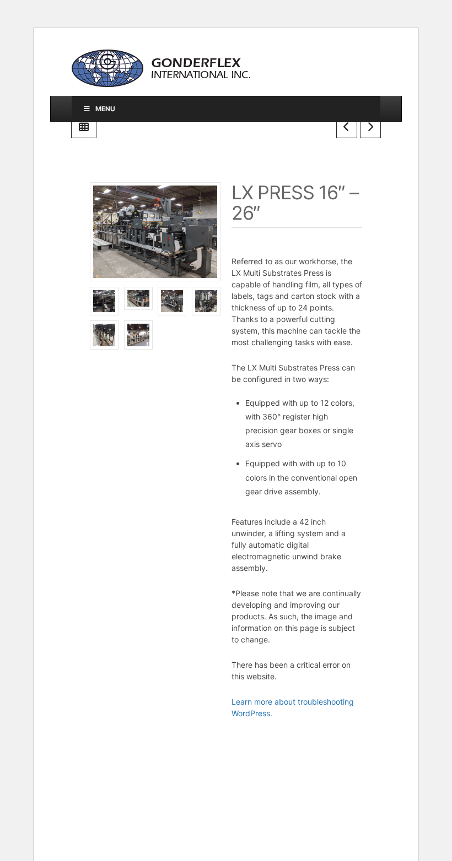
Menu (105, 109)
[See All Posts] (83, 126)
